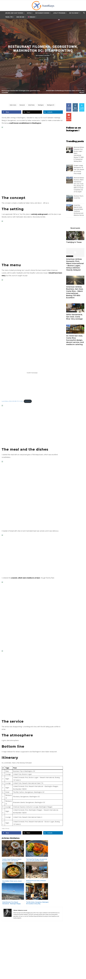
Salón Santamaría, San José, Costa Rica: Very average (74, 317)
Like (69, 103)
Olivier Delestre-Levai (41, 64)
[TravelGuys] (43, 5)
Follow (75, 103)
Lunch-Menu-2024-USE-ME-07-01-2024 (12, 401)
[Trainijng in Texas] (75, 235)
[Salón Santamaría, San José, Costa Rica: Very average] (75, 307)
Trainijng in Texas (74, 242)
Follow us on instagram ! (73, 129)
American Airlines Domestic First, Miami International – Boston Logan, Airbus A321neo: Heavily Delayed (75, 264)
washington (41, 105)
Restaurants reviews (42, 13)
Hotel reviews (69, 332)
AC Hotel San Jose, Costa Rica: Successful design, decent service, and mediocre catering (75, 340)
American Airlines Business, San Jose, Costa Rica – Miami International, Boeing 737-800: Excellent (74, 292)
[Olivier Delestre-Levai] (31, 64)
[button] (84, 13)
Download (27, 401)
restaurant (22, 105)
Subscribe (68, 113)
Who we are (20, 17)
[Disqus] (32, 954)
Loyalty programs (59, 13)
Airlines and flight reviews (14, 13)
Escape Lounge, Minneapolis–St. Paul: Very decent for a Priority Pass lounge (79, 169)
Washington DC (50, 105)
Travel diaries (69, 239)
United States (31, 105)
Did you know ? (74, 13)
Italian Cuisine (13, 105)
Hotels (29, 13)
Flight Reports (70, 256)
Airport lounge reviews (71, 311)
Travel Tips (9, 17)
